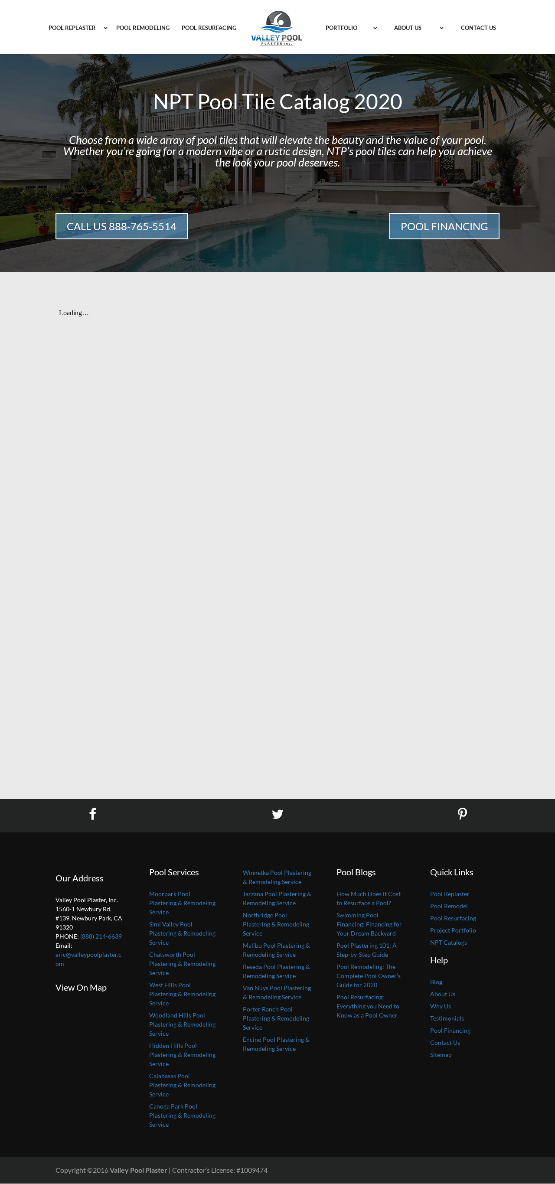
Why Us (440, 1006)
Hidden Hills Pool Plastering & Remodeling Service (182, 1054)
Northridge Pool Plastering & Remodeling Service (276, 924)
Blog (436, 981)
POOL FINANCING (444, 226)
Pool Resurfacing (209, 28)
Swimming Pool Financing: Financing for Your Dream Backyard (369, 924)
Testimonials (447, 1018)
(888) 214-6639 (101, 936)
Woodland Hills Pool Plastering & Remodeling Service (182, 1024)
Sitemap (441, 1054)
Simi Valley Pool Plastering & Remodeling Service (182, 933)
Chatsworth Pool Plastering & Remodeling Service (182, 963)
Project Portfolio (453, 930)
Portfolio (341, 28)
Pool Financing (450, 1030)
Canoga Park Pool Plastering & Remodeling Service (182, 1115)
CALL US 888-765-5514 (121, 226)
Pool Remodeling (143, 28)
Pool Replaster (72, 28)
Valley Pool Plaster (138, 1170)
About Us (407, 28)
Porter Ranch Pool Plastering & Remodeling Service (276, 1018)
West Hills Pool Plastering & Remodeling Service (182, 994)
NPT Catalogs (448, 942)
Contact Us (478, 28)
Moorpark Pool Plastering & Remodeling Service (182, 903)
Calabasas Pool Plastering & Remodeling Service (182, 1085)
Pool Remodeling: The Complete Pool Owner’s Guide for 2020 (368, 975)
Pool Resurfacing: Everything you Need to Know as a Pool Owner (367, 1006)
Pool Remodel (449, 906)
